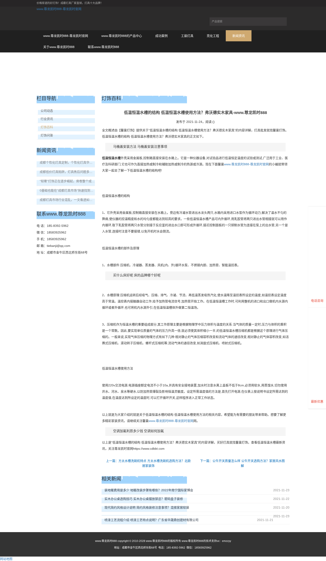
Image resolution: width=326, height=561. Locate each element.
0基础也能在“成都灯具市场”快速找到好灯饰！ (71, 190)
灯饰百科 (47, 127)
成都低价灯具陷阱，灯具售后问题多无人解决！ (72, 172)
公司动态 (47, 110)
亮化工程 (213, 36)
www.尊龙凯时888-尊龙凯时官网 (59, 9)
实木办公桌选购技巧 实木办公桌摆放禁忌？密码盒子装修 (143, 499)
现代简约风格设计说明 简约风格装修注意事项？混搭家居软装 (146, 507)
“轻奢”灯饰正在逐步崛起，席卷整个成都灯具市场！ (75, 181)
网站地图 (6, 559)
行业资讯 (47, 119)
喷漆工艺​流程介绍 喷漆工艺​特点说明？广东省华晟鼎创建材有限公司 (151, 520)
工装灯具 (187, 36)
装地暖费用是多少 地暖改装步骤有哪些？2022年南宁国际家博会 (148, 490)
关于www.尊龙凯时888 (59, 47)
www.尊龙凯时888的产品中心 (121, 36)
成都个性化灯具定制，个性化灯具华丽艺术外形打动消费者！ (82, 162)
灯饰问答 (47, 135)
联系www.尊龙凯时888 (103, 47)
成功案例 (161, 36)
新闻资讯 (238, 36)
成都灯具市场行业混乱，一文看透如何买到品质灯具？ (77, 200)
